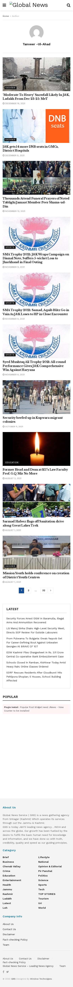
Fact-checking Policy (15, 939)
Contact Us (9, 929)
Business (8, 861)
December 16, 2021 (14, 103)
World (42, 907)
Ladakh (7, 898)
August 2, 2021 (12, 478)
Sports (10, 247)
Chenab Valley (12, 866)
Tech (41, 889)
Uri (40, 903)
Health (7, 884)
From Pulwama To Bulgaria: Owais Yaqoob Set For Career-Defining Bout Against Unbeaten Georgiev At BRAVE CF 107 (34, 642)
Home (6, 16)
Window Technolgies (41, 979)
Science (43, 880)
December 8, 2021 (14, 155)
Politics (43, 875)
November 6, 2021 (14, 374)
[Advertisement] (36, 761)
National (43, 861)
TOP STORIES (46, 894)
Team (6, 944)
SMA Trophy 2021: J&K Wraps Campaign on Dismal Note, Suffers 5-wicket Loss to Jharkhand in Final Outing (36, 258)
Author (15, 16)
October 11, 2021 (13, 426)
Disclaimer (9, 934)
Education (11, 462)
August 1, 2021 (12, 530)
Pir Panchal (45, 871)
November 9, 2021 (14, 267)
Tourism (43, 898)
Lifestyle (44, 857)
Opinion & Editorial (50, 866)
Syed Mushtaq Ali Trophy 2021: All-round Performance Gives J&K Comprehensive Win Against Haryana (34, 366)
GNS (13, 979)
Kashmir (10, 88)
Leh (5, 907)
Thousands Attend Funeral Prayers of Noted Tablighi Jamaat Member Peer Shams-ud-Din (36, 202)
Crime (6, 871)
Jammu (7, 889)
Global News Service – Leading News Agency (28, 966)
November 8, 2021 (14, 319)
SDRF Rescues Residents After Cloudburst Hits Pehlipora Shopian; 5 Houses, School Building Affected (34, 676)
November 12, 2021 (14, 211)
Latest (7, 903)
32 (43, 590)
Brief (6, 857)
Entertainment (12, 880)
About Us (8, 924)
